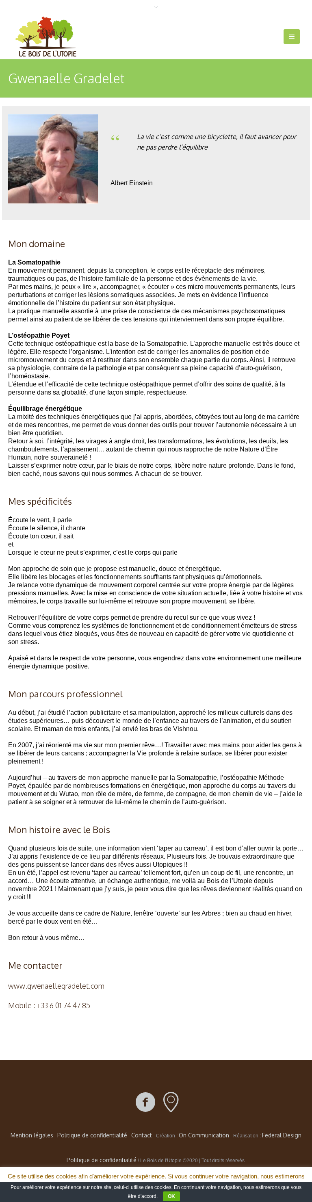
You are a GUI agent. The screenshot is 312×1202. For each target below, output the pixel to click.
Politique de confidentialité (92, 1135)
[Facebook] (145, 1102)
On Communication (204, 1135)
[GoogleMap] (171, 1102)
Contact (141, 1135)
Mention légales (32, 1135)
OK (171, 1196)
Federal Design (281, 1135)
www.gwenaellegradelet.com (56, 985)
